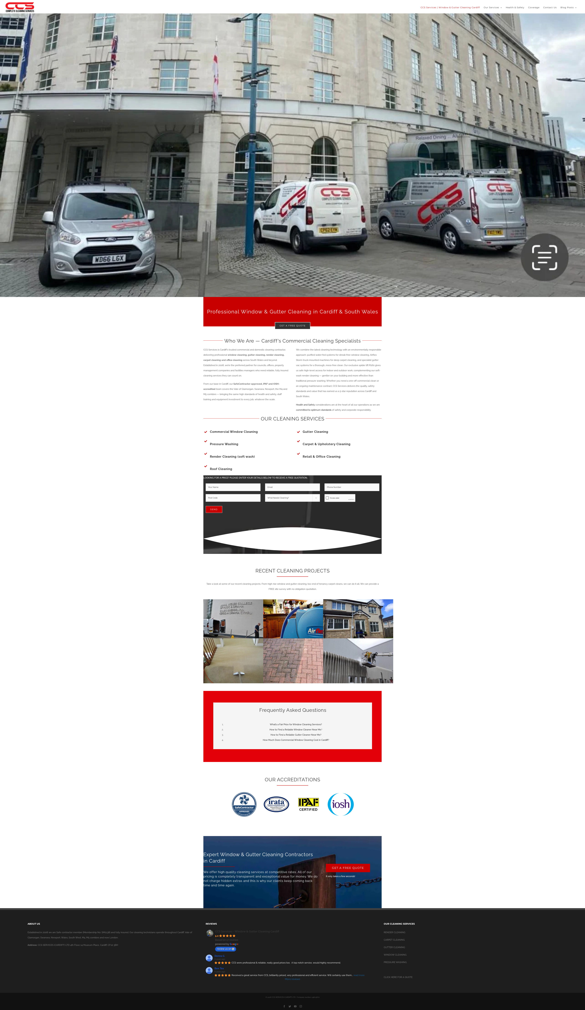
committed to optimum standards (313, 410)
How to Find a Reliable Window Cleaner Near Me (295, 729)
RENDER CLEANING (394, 932)
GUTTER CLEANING (394, 947)
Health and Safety (305, 404)
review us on (224, 948)
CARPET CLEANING (394, 939)
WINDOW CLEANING (395, 954)
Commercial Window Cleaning (234, 432)
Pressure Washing (224, 444)
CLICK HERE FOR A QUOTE (398, 977)
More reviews (292, 979)
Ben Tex (219, 968)
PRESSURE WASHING (395, 962)
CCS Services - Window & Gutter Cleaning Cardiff (247, 931)
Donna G (219, 956)
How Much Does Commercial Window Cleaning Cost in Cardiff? (296, 740)
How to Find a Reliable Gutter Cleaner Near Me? (296, 734)
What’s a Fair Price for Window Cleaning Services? (296, 724)
